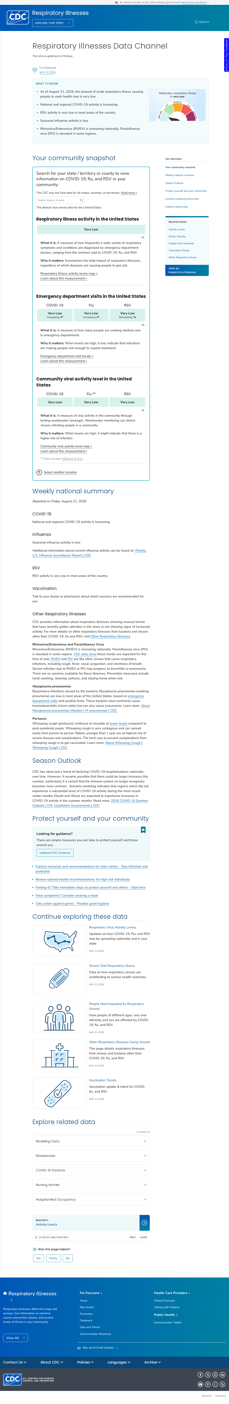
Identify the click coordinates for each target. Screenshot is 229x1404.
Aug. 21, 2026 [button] (47, 72)
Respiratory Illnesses (60, 13)
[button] (81, 200)
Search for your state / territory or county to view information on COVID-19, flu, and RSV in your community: (82, 179)
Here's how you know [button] (194, 2)
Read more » (129, 193)
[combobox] (60, 200)
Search (204, 22)
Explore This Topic (49, 23)
